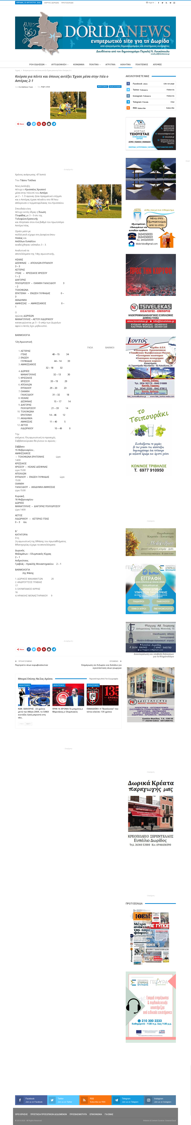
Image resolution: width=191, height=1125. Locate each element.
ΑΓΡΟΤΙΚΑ (110, 64)
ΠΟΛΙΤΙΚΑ (94, 64)
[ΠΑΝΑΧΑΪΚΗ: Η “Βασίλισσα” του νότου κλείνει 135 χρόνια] (103, 695)
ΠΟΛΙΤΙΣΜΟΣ (141, 64)
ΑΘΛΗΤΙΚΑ (125, 64)
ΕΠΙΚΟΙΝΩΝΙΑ (96, 1114)
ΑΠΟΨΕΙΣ (157, 64)
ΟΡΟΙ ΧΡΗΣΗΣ (21, 1114)
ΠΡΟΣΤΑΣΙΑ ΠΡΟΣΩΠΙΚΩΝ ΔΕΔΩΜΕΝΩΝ (48, 1114)
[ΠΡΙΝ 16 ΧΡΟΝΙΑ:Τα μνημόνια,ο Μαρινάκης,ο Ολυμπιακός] (68, 695)
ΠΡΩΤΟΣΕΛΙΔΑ (67, 3)
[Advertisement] (68, 148)
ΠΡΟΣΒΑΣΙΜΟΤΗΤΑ (78, 1114)
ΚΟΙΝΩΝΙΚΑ (78, 64)
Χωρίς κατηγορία (115, 86)
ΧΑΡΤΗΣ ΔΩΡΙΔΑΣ (51, 3)
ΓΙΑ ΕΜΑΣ (109, 1114)
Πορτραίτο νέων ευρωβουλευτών (31, 665)
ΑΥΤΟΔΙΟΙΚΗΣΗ (58, 64)
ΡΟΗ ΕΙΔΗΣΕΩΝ (36, 64)
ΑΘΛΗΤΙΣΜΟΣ (102, 86)
